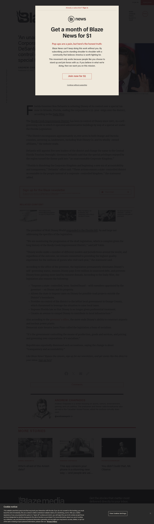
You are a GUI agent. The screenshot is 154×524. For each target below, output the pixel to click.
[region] (77, 513)
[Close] (150, 513)
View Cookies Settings (118, 513)
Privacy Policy (52, 521)
